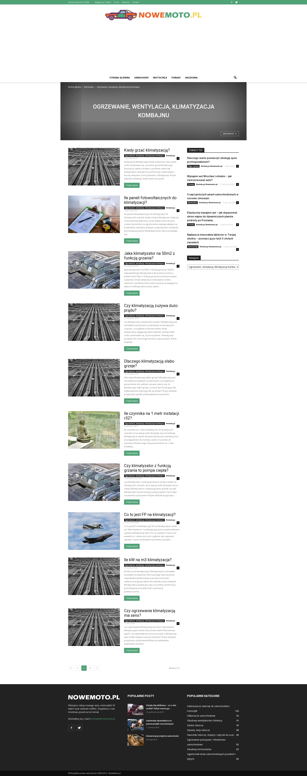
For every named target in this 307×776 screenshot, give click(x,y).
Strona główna (120, 77)
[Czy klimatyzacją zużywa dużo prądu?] (94, 322)
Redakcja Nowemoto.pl (211, 166)
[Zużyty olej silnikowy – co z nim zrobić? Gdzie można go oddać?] (136, 709)
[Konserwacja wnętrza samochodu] (136, 740)
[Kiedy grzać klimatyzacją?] (94, 166)
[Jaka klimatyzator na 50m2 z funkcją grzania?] (94, 270)
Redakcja (170, 155)
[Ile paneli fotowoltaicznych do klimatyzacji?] (94, 214)
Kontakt (135, 2)
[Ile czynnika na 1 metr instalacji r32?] (94, 430)
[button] (235, 77)
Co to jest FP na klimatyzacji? (150, 514)
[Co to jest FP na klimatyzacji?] (94, 531)
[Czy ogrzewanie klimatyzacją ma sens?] (94, 627)
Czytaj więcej (132, 185)
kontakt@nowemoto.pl (103, 718)
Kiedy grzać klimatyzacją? (147, 150)
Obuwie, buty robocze (198, 730)
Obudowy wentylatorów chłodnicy (204, 720)
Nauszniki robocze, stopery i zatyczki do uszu (210, 734)
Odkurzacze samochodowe (201, 715)
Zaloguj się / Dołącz (103, 2)
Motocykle (160, 77)
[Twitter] (236, 2)
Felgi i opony (193, 166)
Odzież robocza (195, 725)
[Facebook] (231, 2)
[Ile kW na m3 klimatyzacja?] (94, 576)
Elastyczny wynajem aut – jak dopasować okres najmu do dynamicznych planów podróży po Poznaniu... (212, 216)
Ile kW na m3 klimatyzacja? (148, 559)
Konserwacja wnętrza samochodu (162, 736)
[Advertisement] (153, 49)
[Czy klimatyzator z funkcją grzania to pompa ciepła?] (94, 482)
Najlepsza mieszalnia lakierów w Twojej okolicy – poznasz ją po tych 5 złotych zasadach (211, 238)
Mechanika (192, 202)
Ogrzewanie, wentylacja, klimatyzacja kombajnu (144, 155)
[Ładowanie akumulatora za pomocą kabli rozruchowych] (136, 724)
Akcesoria (191, 77)
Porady (176, 77)
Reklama (125, 2)
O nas (116, 2)
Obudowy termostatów (199, 749)
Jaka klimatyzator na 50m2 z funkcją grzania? (149, 255)
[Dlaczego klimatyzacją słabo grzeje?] (94, 377)
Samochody (141, 77)
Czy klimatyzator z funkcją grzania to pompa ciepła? (147, 468)
